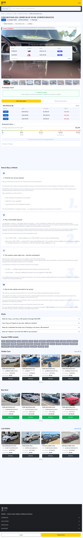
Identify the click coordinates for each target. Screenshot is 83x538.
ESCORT (37, 344)
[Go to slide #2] (14, 82)
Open (60, 51)
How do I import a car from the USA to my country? (19, 331)
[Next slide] (78, 51)
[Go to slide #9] (67, 82)
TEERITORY (5, 346)
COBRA (63, 341)
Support (4, 528)
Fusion (53, 344)
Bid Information (21, 101)
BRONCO (42, 341)
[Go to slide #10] (75, 82)
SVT (47, 346)
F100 (18, 341)
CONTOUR (19, 346)
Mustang (26, 346)
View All (69, 58)
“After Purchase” (50, 307)
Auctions (5, 521)
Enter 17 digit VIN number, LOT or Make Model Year (23, 8)
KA (48, 344)
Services (4, 525)
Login (21, 535)
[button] (6, 9)
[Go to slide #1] (6, 82)
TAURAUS (29, 344)
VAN (3, 341)
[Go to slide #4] (29, 82)
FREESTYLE (21, 344)
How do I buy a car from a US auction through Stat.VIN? (21, 319)
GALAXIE (41, 346)
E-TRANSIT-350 (10, 341)
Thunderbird (50, 341)
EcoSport (24, 341)
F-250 (30, 341)
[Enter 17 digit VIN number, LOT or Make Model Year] (79, 9)
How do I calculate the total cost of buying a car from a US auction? (25, 327)
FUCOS (75, 341)
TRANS (59, 344)
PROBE (13, 344)
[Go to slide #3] (21, 82)
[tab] (39, 382)
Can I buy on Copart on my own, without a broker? (19, 323)
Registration (61, 535)
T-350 (36, 341)
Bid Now (10, 378)
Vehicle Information (61, 101)
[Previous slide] (4, 51)
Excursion (33, 346)
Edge (12, 346)
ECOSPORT (73, 344)
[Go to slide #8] (60, 82)
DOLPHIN (65, 344)
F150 (57, 341)
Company (4, 517)
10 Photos (7, 77)
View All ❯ (77, 351)
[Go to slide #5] (37, 82)
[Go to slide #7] (52, 82)
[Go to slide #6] (44, 82)
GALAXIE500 (5, 344)
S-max (43, 344)
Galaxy (69, 341)
